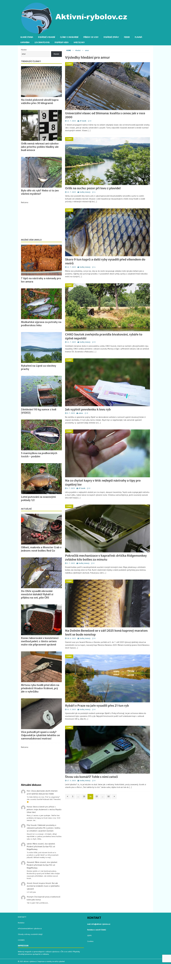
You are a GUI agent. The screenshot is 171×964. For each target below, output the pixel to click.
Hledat (24, 50)
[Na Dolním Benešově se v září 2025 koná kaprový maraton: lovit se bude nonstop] (107, 603)
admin (80, 413)
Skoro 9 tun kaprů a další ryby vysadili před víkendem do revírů (105, 261)
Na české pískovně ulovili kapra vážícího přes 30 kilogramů (39, 101)
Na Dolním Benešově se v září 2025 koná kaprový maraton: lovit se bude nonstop (106, 632)
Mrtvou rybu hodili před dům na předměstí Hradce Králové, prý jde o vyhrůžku (40, 688)
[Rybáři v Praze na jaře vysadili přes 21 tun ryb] (107, 678)
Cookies (90, 941)
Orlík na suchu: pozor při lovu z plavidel (93, 188)
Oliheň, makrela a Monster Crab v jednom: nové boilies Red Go (41, 549)
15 (97, 796)
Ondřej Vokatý (84, 192)
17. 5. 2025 (71, 780)
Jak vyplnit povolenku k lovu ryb (88, 409)
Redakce (21, 923)
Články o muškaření (69, 37)
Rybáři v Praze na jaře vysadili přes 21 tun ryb (97, 705)
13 (84, 796)
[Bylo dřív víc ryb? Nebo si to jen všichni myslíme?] (41, 172)
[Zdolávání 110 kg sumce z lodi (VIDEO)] (41, 391)
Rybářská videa (61, 42)
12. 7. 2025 (71, 267)
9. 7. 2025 (71, 413)
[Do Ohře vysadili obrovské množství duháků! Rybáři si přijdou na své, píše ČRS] (41, 572)
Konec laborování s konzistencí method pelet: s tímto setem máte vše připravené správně (39, 641)
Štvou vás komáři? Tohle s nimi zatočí (91, 776)
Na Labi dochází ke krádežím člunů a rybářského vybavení (43, 886)
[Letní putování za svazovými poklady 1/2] (41, 478)
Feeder (127, 37)
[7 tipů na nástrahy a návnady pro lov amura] (41, 260)
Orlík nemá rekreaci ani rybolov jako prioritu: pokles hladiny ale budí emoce (40, 147)
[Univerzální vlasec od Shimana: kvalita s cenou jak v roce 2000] (107, 86)
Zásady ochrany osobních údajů (30, 934)
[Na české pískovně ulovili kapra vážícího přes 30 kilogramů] (41, 81)
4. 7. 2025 (71, 488)
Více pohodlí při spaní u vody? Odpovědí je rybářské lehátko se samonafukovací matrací (40, 735)
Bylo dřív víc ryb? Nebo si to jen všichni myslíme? (40, 192)
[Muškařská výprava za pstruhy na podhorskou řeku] (41, 303)
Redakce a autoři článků (96, 930)
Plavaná (138, 37)
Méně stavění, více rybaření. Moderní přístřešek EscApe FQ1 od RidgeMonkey (41, 847)
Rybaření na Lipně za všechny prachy (38, 367)
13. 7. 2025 (71, 121)
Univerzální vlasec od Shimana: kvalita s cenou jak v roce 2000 (105, 115)
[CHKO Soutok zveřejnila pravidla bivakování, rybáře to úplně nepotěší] (107, 307)
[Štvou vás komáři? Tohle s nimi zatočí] (107, 750)
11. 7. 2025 (71, 342)
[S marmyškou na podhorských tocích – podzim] (41, 435)
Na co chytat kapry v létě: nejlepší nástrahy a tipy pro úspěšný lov (103, 482)
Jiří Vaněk (82, 121)
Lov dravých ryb (42, 42)
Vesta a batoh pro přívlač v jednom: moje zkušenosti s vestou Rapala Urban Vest (44, 810)
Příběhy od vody (91, 37)
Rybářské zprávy (111, 37)
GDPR (89, 935)
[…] (89, 130)
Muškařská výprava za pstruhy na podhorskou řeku (41, 323)
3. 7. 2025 (71, 563)
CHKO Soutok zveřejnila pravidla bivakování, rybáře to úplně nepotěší (103, 336)
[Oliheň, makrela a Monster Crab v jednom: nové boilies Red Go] (41, 529)
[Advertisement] (41, 219)
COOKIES (21, 940)
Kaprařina (25, 42)
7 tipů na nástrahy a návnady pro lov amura (41, 280)
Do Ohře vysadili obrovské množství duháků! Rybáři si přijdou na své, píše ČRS (37, 594)
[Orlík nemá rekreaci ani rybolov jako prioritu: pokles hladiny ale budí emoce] (41, 125)
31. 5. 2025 (71, 709)
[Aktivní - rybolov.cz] (74, 33)
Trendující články (31, 61)
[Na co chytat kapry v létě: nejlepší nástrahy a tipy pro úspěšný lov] (107, 453)
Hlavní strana (26, 37)
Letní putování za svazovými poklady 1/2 (38, 498)
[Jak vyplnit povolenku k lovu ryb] (107, 382)
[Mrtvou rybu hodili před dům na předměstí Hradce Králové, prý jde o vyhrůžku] (41, 666)
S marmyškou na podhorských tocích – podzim (39, 454)
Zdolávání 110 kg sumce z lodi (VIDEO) (38, 411)
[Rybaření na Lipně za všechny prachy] (41, 347)
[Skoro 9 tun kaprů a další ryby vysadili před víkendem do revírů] (107, 232)
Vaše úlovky (79, 42)
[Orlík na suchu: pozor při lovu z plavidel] (107, 161)
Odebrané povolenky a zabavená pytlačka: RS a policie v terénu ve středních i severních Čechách (43, 828)
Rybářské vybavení (46, 37)
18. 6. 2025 (71, 638)
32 (109, 796)
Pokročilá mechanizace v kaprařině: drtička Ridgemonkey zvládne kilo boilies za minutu (106, 557)
